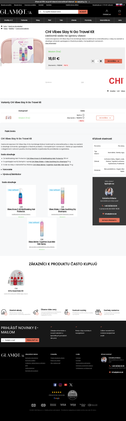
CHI (82, 82)
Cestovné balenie (22, 28)
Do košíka (112, 61)
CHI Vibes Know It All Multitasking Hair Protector (45, 158)
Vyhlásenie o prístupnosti (84, 368)
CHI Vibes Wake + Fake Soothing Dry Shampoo (49, 161)
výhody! (110, 5)
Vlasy (6, 28)
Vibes (123, 91)
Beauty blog (18, 5)
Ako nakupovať (55, 363)
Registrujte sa (97, 5)
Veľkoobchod (29, 368)
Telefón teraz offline (72, 5)
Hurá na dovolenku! (15, 26)
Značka (112, 91)
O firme (78, 358)
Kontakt (41, 5)
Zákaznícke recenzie (57, 395)
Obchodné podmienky (83, 363)
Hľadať (83, 12)
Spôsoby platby (30, 360)
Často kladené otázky (58, 358)
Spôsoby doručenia (31, 358)
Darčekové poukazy (31, 371)
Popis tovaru (10, 131)
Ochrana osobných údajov (84, 366)
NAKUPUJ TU (82, 2)
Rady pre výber (55, 360)
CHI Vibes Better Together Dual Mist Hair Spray (51, 165)
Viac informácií (50, 43)
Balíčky (11, 28)
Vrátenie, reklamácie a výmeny (35, 363)
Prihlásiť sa (32, 340)
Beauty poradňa (6, 5)
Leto (5, 26)
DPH (26, 366)
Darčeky (49, 5)
